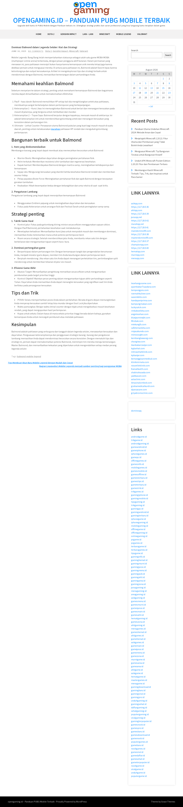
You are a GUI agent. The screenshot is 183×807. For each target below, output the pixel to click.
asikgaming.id (138, 597)
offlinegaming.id (139, 532)
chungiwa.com (138, 341)
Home (38, 34)
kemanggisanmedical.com (144, 358)
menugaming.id (139, 590)
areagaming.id (138, 594)
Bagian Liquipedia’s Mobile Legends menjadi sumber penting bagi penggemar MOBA (80, 366)
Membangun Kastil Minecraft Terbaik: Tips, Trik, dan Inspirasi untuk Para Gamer (149, 174)
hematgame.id (138, 676)
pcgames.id (136, 542)
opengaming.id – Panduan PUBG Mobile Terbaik (91, 20)
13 (152, 88)
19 (146, 92)
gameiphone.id (138, 450)
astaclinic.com (138, 379)
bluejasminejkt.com (140, 317)
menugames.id (138, 628)
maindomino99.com (141, 230)
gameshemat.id (138, 632)
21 (157, 92)
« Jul (151, 106)
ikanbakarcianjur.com (141, 345)
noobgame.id (137, 765)
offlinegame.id (138, 529)
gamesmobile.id (139, 470)
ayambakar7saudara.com (143, 286)
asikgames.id (137, 642)
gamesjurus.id (138, 608)
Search (134, 50)
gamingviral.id (138, 693)
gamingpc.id (137, 508)
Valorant (142, 34)
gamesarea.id (137, 662)
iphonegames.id (139, 453)
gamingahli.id (138, 577)
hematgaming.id (139, 618)
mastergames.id (139, 680)
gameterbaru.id (138, 484)
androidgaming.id (140, 443)
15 (163, 88)
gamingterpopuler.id (141, 721)
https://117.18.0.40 (140, 248)
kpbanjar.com (137, 355)
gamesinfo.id (137, 464)
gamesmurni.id (138, 604)
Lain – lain (88, 34)
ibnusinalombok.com (141, 382)
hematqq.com (138, 251)
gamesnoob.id (138, 724)
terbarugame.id (138, 546)
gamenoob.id (137, 738)
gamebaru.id (137, 745)
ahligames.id (137, 635)
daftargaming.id (139, 707)
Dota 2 (51, 34)
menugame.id (138, 683)
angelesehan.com (139, 314)
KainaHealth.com (139, 369)
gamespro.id (137, 728)
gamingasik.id (138, 573)
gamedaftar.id (138, 755)
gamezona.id (137, 656)
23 (169, 92)
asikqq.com (136, 203)
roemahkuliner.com (140, 293)
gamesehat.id (137, 758)
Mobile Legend (123, 34)
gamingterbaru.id (139, 515)
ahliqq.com (136, 210)
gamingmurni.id (139, 563)
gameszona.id (138, 621)
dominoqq (136, 410)
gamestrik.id (137, 488)
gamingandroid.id (140, 512)
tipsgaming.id (138, 501)
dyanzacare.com (139, 389)
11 (140, 88)
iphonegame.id (138, 518)
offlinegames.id (138, 460)
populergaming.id (140, 714)
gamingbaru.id (138, 690)
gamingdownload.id (141, 686)
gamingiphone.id (139, 494)
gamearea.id (137, 666)
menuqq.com (137, 258)
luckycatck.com (138, 307)
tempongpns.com (140, 290)
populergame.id (139, 776)
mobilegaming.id (139, 525)
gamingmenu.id (139, 570)
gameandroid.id (139, 446)
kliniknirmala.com (140, 362)
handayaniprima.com (141, 300)
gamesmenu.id (138, 601)
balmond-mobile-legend (29, 356)
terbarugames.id (139, 549)
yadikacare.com (138, 375)
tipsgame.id (137, 553)
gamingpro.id (137, 697)
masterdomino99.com (142, 237)
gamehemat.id (138, 638)
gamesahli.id (137, 614)
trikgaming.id (137, 505)
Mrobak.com (137, 321)
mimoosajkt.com (139, 334)
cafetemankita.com (140, 327)
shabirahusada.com (140, 372)
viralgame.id (137, 769)
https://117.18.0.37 (140, 241)
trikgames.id (137, 491)
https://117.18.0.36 (140, 206)
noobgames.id (138, 748)
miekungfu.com (138, 324)
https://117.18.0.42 (140, 220)
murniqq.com (137, 254)
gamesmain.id (138, 611)
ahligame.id (137, 669)
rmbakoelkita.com (140, 310)
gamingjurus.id (138, 566)
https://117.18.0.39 (140, 213)
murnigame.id (138, 659)
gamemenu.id (138, 652)
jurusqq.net (136, 217)
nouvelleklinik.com (140, 365)
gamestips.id (137, 481)
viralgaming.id (138, 717)
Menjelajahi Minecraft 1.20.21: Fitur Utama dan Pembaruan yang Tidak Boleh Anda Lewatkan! (149, 142)
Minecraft (104, 34)
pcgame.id (136, 539)
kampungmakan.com (141, 303)
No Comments (35, 51)
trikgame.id (136, 440)
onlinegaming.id (139, 536)
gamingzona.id (138, 584)
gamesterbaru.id (139, 477)
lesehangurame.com (141, 283)
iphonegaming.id (139, 522)
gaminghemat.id (139, 560)
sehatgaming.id (138, 710)
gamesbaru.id (137, 731)
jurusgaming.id (138, 587)
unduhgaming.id (139, 700)
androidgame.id (139, 436)
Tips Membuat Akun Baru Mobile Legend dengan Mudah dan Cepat (40, 362)
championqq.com (139, 244)
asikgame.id (137, 673)
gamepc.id (136, 457)
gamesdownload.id (140, 734)
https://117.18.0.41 (140, 227)
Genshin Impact (68, 34)
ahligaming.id (138, 625)
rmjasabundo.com (140, 331)
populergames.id (139, 741)
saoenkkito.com (139, 297)
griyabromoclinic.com (142, 393)
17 (134, 92)
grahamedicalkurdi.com (142, 386)
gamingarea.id (138, 580)
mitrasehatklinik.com (141, 351)
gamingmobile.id (139, 498)
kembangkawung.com (142, 338)
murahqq (55, 129)
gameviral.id (137, 752)
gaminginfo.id (138, 556)
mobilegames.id (139, 467)
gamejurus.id (137, 649)
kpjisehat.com (138, 348)
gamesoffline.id (138, 474)
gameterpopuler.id (140, 762)
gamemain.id (137, 645)
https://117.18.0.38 (140, 234)
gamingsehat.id (138, 704)
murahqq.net (137, 224)
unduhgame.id (138, 772)
